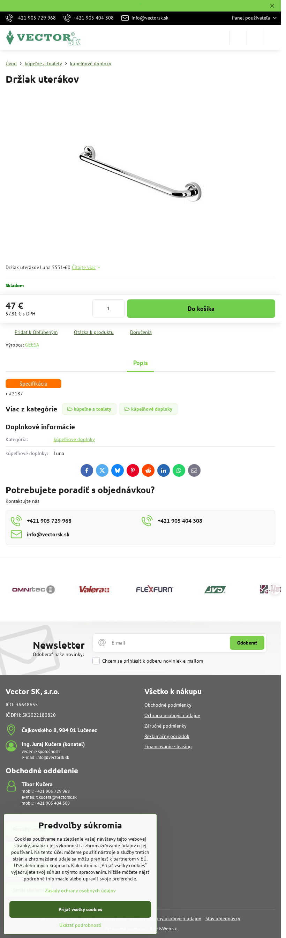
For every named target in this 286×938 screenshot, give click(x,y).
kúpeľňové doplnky (74, 439)
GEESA (32, 345)
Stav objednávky (222, 918)
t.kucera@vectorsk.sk (56, 797)
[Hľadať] (238, 37)
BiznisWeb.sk (163, 928)
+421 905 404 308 (52, 803)
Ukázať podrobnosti (80, 925)
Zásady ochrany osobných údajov (165, 918)
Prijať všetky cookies (80, 909)
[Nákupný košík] (255, 37)
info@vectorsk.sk (52, 757)
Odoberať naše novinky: (58, 654)
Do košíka (201, 309)
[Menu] (272, 37)
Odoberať (247, 643)
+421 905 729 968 (52, 791)
